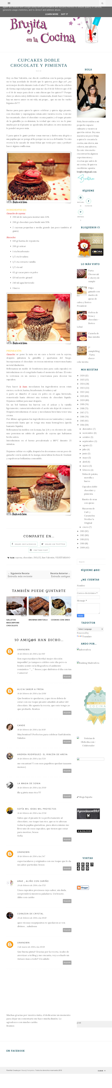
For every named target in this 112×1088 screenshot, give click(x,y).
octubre (86, 437)
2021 (82, 396)
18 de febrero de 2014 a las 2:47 (31, 856)
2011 (82, 539)
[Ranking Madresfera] (88, 663)
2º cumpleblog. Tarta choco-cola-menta (88, 354)
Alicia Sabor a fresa (30, 689)
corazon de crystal (30, 913)
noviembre (87, 433)
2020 (82, 400)
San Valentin (48, 557)
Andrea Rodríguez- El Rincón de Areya (42, 754)
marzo (85, 466)
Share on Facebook (25, 544)
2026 (82, 375)
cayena (18, 557)
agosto (85, 445)
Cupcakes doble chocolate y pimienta (89, 490)
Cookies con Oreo (60, 620)
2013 (82, 531)
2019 (82, 404)
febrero (86, 470)
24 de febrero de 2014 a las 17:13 (31, 885)
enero (85, 527)
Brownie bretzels (38, 620)
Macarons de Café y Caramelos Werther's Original (88, 515)
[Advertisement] (88, 951)
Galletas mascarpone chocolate (12, 623)
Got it (64, 14)
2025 (82, 379)
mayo (85, 457)
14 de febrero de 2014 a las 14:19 (31, 729)
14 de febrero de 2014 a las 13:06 (31, 693)
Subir (101, 1071)
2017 (82, 412)
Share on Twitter (55, 544)
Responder (67, 676)
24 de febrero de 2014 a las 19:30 (31, 918)
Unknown (23, 649)
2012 (82, 535)
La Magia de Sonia (29, 783)
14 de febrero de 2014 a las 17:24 (31, 758)
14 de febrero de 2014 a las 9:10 (31, 654)
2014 (82, 425)
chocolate (28, 557)
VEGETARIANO (62, 557)
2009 (82, 547)
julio (84, 449)
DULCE (37, 557)
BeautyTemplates (28, 1070)
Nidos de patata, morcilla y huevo (90, 478)
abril (84, 461)
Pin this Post (41, 550)
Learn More (51, 14)
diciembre (87, 429)
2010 (82, 543)
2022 (82, 392)
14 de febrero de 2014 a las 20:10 (31, 787)
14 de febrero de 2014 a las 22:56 (31, 813)
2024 (82, 383)
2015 (82, 420)
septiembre (88, 441)
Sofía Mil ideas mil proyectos (36, 808)
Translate (87, 636)
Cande (21, 725)
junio (84, 453)
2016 (82, 416)
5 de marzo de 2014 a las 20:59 (31, 947)
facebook (88, 206)
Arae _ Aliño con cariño (33, 881)
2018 (82, 408)
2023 (82, 388)
